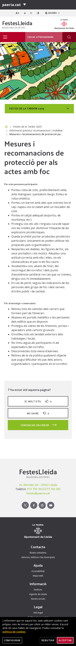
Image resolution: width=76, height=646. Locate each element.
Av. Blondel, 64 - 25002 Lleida (38, 485)
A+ (17, 13)
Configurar (12, 640)
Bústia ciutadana (38, 552)
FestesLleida (17, 22)
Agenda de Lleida (38, 594)
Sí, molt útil (38, 401)
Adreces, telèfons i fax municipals (38, 557)
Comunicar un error (35, 425)
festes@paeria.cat (38, 493)
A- (31, 12)
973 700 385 (53, 489)
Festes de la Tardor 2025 (27, 126)
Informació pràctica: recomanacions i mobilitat (36, 130)
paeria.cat (11, 4)
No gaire (38, 413)
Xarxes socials (38, 598)
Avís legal (38, 612)
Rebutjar (48, 640)
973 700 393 (35, 489)
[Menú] (24, 4)
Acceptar (65, 640)
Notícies (38, 589)
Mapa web (38, 575)
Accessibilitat (38, 571)
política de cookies (13, 631)
